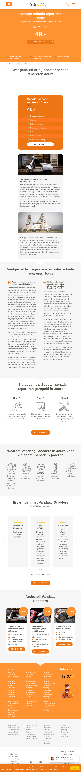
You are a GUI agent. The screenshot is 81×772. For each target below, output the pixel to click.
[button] (4, 539)
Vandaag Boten (13, 734)
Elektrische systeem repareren (29, 677)
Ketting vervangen (49, 683)
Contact (14, 761)
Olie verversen (30, 683)
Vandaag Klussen (13, 727)
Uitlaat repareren (48, 705)
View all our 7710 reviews (40, 575)
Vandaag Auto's (13, 725)
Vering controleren (31, 701)
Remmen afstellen (31, 685)
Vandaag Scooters (49, 734)
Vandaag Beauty (13, 732)
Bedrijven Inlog (14, 763)
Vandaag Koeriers (13, 730)
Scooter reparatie (13, 708)
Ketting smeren (30, 681)
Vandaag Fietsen (31, 736)
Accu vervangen (13, 676)
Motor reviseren (13, 701)
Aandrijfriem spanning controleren (12, 672)
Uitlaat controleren (49, 703)
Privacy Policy (14, 759)
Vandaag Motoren (31, 725)
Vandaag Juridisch (32, 738)
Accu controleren (31, 670)
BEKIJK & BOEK (40, 144)
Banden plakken (31, 672)
